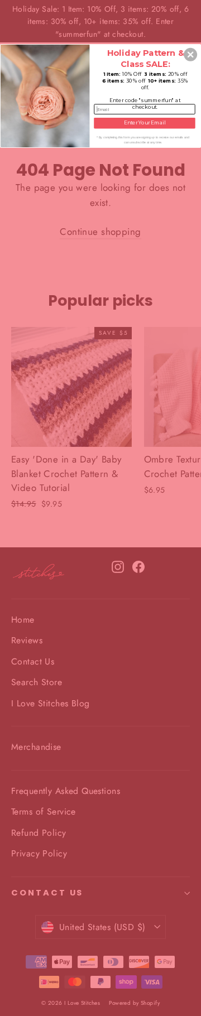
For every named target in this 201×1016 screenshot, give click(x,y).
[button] (190, 54)
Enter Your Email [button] (144, 123)
